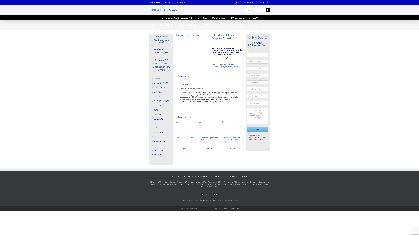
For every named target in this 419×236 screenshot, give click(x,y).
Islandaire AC (158, 119)
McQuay (157, 128)
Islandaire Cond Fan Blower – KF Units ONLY (232, 139)
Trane (156, 146)
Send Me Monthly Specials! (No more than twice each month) (257, 137)
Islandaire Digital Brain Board (209, 138)
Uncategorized (159, 150)
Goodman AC (158, 114)
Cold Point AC (159, 92)
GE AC (156, 110)
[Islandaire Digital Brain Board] (209, 128)
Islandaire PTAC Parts (227, 64)
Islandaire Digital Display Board (226, 67)
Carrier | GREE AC (160, 87)
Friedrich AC (158, 105)
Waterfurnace (158, 155)
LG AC (156, 123)
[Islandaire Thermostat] (186, 128)
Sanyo (156, 137)
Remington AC (159, 132)
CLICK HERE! (161, 37)
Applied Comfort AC (161, 83)
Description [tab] (182, 77)
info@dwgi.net (180, 2)
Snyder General (159, 141)
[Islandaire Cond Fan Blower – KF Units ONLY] (232, 128)
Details (187, 149)
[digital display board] (192, 35)
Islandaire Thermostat (185, 138)
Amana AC (157, 79)
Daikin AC (157, 96)
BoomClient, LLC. (237, 208)
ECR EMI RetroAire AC (161, 101)
